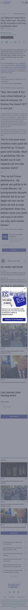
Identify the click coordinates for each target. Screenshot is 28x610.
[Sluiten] (25, 288)
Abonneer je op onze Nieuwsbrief (14, 319)
